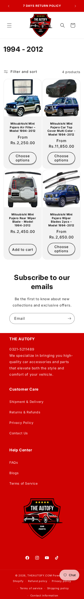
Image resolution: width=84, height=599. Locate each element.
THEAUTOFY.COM (39, 575)
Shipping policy (58, 588)
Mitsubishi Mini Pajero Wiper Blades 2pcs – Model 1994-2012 (61, 220)
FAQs (13, 462)
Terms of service (31, 588)
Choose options (23, 158)
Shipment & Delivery (26, 402)
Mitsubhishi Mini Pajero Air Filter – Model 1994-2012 (23, 127)
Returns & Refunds (24, 412)
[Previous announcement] (9, 6)
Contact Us (18, 433)
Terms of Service (23, 483)
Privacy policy (61, 581)
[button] (9, 25)
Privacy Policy (21, 423)
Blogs (14, 473)
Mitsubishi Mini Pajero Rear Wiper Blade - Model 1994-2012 (22, 220)
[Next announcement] (75, 6)
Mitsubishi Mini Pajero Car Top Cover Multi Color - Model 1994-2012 (61, 129)
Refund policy (37, 581)
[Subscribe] (69, 318)
